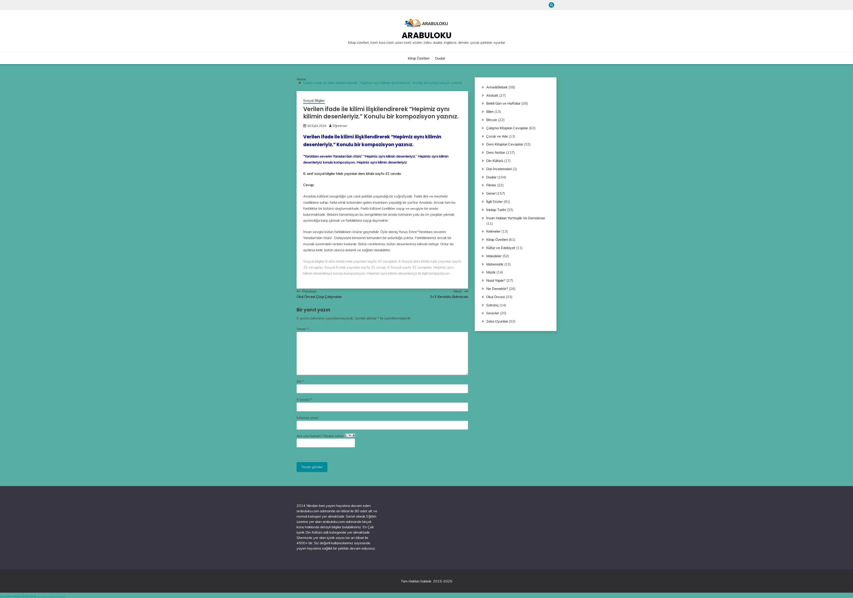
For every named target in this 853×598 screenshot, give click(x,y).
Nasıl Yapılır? (496, 280)
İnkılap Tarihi (496, 209)
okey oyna (3, 596)
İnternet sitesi (307, 417)
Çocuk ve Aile (497, 136)
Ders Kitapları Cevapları (504, 144)
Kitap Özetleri (418, 58)
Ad (300, 381)
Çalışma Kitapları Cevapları (507, 128)
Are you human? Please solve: (321, 436)
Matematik (494, 264)
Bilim (490, 111)
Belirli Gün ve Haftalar (503, 103)
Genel (490, 193)
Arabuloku (427, 35)
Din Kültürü (494, 160)
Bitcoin (491, 120)
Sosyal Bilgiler (314, 100)
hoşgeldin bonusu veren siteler (46, 596)
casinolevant (51, 596)
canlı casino (42, 596)
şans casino (56, 596)
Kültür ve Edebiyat (500, 247)
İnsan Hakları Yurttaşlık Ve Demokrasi (515, 218)
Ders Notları (495, 152)
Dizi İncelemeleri (499, 169)
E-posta (304, 399)
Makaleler (494, 256)
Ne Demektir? (497, 288)
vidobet (58, 596)
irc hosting (18, 596)
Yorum (303, 329)
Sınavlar (492, 313)
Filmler (491, 185)
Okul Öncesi (495, 297)
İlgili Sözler (494, 201)
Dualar (440, 58)
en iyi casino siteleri (38, 596)
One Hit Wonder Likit (29, 596)
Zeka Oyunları (497, 321)
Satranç (492, 305)
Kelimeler (493, 231)
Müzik (491, 272)
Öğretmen (340, 126)
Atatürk (492, 95)
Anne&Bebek (497, 87)
